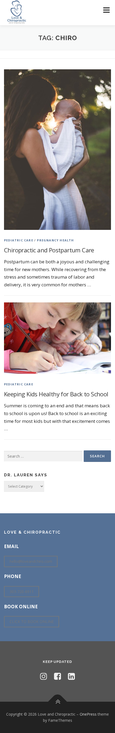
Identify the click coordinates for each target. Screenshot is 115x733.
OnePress (88, 714)
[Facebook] (57, 676)
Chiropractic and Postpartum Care (49, 250)
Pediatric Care (18, 240)
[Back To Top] (57, 701)
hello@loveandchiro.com (31, 561)
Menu (106, 10)
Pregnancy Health (55, 240)
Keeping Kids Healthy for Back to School (56, 394)
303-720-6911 (22, 591)
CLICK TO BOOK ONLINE (32, 621)
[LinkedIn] (71, 676)
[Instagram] (43, 676)
